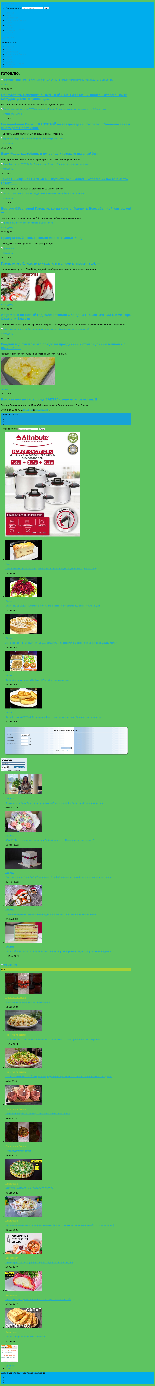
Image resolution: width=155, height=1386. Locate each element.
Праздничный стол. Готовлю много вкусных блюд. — (45, 238)
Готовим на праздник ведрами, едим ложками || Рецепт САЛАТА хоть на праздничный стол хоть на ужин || (59, 1225)
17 (29, 410)
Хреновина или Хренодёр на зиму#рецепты (27, 1002)
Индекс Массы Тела (72, 750)
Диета (8, 15)
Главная (9, 13)
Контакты (10, 1366)
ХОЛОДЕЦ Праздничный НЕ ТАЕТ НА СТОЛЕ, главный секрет (37, 680)
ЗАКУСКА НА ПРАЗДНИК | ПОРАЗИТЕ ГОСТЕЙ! (29, 1188)
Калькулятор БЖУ (14, 30)
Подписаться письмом (14, 770)
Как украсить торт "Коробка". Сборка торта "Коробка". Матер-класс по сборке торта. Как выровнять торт (58, 877)
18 (31, 410)
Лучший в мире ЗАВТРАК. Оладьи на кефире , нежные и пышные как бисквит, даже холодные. (53, 717)
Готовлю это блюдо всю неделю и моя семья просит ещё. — (50, 263)
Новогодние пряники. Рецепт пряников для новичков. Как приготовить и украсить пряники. (51, 914)
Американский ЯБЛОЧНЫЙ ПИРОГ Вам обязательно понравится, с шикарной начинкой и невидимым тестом (61, 643)
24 (46, 410)
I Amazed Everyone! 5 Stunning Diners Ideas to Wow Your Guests (37, 1113)
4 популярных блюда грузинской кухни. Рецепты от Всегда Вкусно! (39, 1262)
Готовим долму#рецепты (18, 1151)
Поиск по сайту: (13, 8)
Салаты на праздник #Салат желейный (25, 1337)
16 (26, 410)
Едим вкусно (7, 3)
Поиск (46, 8)
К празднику (11, 18)
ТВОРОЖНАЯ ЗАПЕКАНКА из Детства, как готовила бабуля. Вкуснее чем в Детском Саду (51, 568)
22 (41, 410)
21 (39, 410)
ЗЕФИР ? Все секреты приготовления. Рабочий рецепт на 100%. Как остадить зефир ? (49, 840)
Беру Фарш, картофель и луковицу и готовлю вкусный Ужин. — (53, 153)
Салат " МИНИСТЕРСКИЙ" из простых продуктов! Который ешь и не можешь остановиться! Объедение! (58, 1076)
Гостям (8, 23)
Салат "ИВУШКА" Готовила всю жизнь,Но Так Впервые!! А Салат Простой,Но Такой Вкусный (52, 1039)
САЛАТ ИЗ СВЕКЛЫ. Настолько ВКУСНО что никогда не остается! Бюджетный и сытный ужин (53, 606)
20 (36, 410)
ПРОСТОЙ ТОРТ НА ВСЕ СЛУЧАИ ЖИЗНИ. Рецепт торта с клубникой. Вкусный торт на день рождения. (58, 951)
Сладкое (9, 25)
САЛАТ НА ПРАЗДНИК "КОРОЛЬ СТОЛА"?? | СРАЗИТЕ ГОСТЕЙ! (38, 1299)
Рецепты (9, 28)
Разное (9, 33)
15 (24, 410)
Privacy (9, 1368)
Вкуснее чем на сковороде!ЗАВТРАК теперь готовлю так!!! (49, 399)
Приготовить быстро (15, 20)
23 (44, 410)
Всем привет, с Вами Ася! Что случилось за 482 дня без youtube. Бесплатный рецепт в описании (54, 803)
